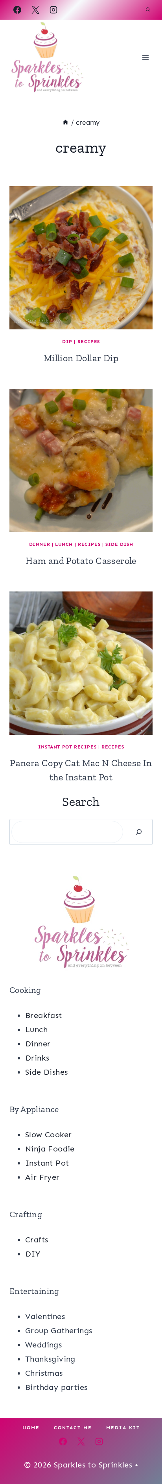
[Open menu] (145, 57)
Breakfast (43, 1015)
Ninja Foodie (50, 1148)
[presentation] (81, 257)
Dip (67, 341)
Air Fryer (42, 1177)
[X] (35, 10)
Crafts (36, 1239)
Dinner (39, 544)
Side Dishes (46, 1072)
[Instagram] (53, 10)
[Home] (65, 122)
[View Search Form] (148, 10)
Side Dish (119, 544)
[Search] (139, 832)
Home (31, 1427)
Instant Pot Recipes (67, 747)
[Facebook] (17, 10)
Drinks (37, 1058)
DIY (32, 1254)
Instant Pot (47, 1163)
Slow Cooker (48, 1134)
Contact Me (73, 1427)
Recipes (88, 341)
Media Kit (123, 1427)
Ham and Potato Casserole (81, 560)
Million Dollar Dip (81, 358)
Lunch (64, 544)
